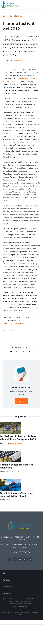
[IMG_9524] (10, 423)
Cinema (10, 330)
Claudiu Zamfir (14, 471)
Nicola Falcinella (20, 60)
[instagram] (9, 559)
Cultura (19, 16)
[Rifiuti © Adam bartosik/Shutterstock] (10, 480)
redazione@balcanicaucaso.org (15, 323)
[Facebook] (5, 351)
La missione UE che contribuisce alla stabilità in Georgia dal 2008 (18, 438)
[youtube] (20, 559)
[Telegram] (29, 351)
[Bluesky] (11, 351)
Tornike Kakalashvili (15, 443)
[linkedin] (25, 559)
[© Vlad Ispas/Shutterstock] (10, 451)
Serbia (12, 16)
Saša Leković (13, 500)
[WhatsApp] (23, 351)
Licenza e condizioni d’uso (20, 606)
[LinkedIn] (17, 351)
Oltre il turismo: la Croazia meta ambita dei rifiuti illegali (17, 495)
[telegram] (30, 559)
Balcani (6, 16)
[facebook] (15, 559)
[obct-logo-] (20, 520)
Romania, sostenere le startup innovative (16, 466)
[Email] (35, 351)
